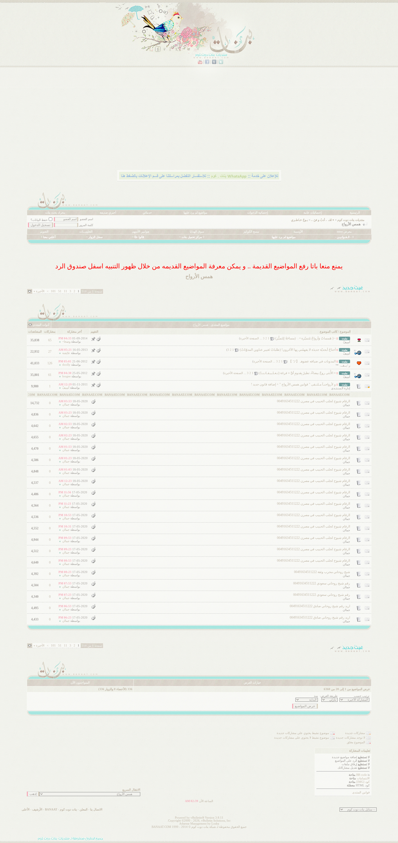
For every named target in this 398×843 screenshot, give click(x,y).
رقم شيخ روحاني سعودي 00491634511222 (321, 583)
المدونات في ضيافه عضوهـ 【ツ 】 (312, 361)
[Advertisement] (209, 126)
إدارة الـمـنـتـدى (340, 388)
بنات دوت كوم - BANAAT (61, 809)
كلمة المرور (86, 225)
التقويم (44, 231)
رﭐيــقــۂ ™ (342, 365)
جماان (346, 405)
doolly (66, 364)
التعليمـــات (86, 231)
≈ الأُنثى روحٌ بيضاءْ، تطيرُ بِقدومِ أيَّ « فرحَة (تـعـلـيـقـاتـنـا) (297, 373)
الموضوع (345, 331)
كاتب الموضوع (328, 331)
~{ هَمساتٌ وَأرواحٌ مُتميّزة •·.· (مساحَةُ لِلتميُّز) (305, 338)
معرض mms (344, 231)
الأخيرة (39, 291)
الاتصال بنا (96, 809)
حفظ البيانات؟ (39, 219)
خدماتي (147, 212)
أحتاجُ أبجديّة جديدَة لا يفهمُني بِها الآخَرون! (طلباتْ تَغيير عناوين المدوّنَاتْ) (288, 350)
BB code (361, 774)
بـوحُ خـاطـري (299, 219)
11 (65, 291)
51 (59, 291)
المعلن (83, 809)
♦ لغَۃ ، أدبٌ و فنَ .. (322, 219)
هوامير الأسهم (140, 231)
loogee (66, 376)
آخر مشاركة (74, 331)
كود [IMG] (363, 781)
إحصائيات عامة (313, 212)
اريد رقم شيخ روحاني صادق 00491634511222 (320, 606)
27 (49, 351)
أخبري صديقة (108, 212)
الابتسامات (363, 778)
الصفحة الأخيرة (249, 338)
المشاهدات (35, 331)
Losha (215, 823)
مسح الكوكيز (251, 231)
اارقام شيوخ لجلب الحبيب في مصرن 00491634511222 (313, 401)
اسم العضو (86, 219)
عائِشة (66, 353)
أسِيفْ (346, 342)
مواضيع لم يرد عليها (195, 212)
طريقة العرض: (329, 695)
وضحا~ (66, 341)
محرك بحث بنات (55, 212)
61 (49, 375)
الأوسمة (298, 231)
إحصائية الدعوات (257, 212)
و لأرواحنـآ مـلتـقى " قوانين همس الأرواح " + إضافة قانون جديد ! (293, 384)
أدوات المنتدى (40, 324)
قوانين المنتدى (361, 792)
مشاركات (50, 331)
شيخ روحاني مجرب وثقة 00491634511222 (322, 572)
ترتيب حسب (361, 695)
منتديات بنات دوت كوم (350, 219)
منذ (316, 695)
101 (53, 291)
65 (49, 340)
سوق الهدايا (197, 231)
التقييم (94, 331)
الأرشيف (37, 809)
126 (49, 363)
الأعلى (26, 809)
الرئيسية (355, 212)
